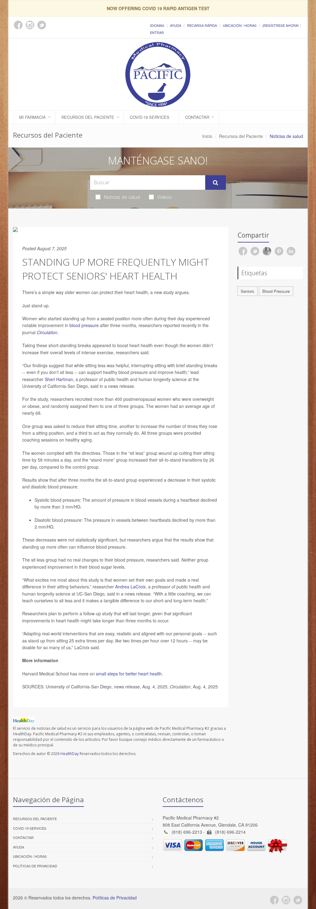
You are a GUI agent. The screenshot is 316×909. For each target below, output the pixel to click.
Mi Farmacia (32, 117)
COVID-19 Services (149, 117)
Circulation (47, 332)
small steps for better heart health (129, 673)
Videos (164, 197)
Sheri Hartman (59, 379)
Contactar (197, 117)
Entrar (157, 32)
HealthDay (69, 753)
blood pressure (84, 325)
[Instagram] (286, 900)
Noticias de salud (122, 197)
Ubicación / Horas (239, 25)
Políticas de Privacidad (35, 865)
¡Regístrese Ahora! (280, 25)
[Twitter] (297, 900)
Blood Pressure (276, 291)
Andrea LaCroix (130, 586)
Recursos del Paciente (87, 117)
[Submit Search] (215, 182)
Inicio (207, 136)
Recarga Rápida (202, 25)
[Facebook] (274, 900)
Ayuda (175, 25)
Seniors (247, 291)
